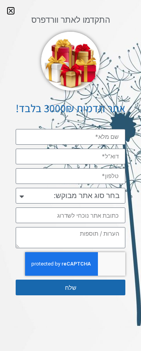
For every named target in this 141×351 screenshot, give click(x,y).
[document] (70, 175)
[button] (11, 11)
